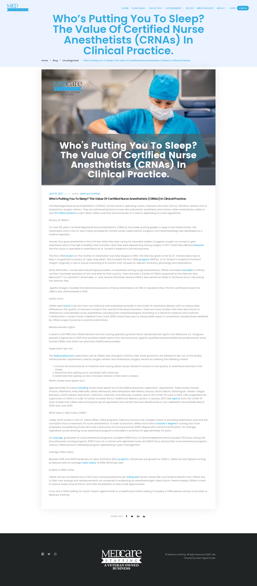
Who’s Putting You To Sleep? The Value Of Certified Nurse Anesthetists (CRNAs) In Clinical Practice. (117, 199)
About (221, 8)
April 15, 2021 (56, 193)
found (66, 305)
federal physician (64, 355)
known (69, 255)
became (199, 245)
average (58, 437)
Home (125, 8)
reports (176, 398)
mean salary (89, 462)
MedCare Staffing (89, 193)
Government (174, 8)
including (82, 387)
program (144, 259)
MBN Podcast (205, 8)
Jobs (232, 8)
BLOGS (190, 8)
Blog (55, 60)
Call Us (243, 8)
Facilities (155, 8)
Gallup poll (132, 477)
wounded (187, 270)
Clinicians (138, 8)
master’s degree (166, 423)
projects (123, 459)
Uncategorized (71, 60)
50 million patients (65, 213)
